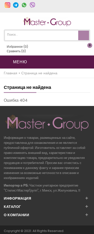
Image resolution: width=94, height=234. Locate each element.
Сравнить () (16, 51)
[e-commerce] (47, 21)
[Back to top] (89, 225)
